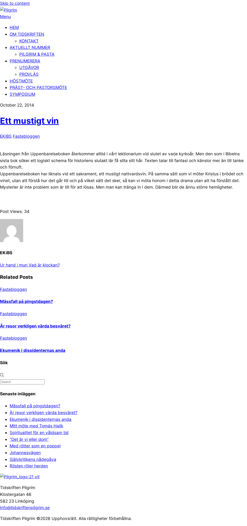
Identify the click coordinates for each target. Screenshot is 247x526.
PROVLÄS (29, 74)
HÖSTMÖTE (21, 80)
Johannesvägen (25, 452)
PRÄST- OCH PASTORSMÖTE (38, 87)
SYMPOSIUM (22, 94)
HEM (14, 27)
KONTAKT (29, 40)
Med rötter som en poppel (35, 445)
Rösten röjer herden (29, 465)
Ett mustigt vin (29, 121)
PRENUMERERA (25, 60)
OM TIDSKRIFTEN (27, 34)
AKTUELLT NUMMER (30, 47)
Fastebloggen (26, 136)
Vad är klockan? (43, 264)
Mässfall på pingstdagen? (26, 301)
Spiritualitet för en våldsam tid (39, 432)
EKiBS (6, 136)
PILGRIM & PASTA (37, 54)
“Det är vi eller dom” (29, 439)
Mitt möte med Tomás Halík (36, 425)
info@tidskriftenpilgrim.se (25, 507)
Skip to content (15, 3)
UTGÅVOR (29, 67)
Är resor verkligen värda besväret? (35, 325)
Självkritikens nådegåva (33, 459)
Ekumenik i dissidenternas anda (32, 350)
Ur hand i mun (13, 264)
